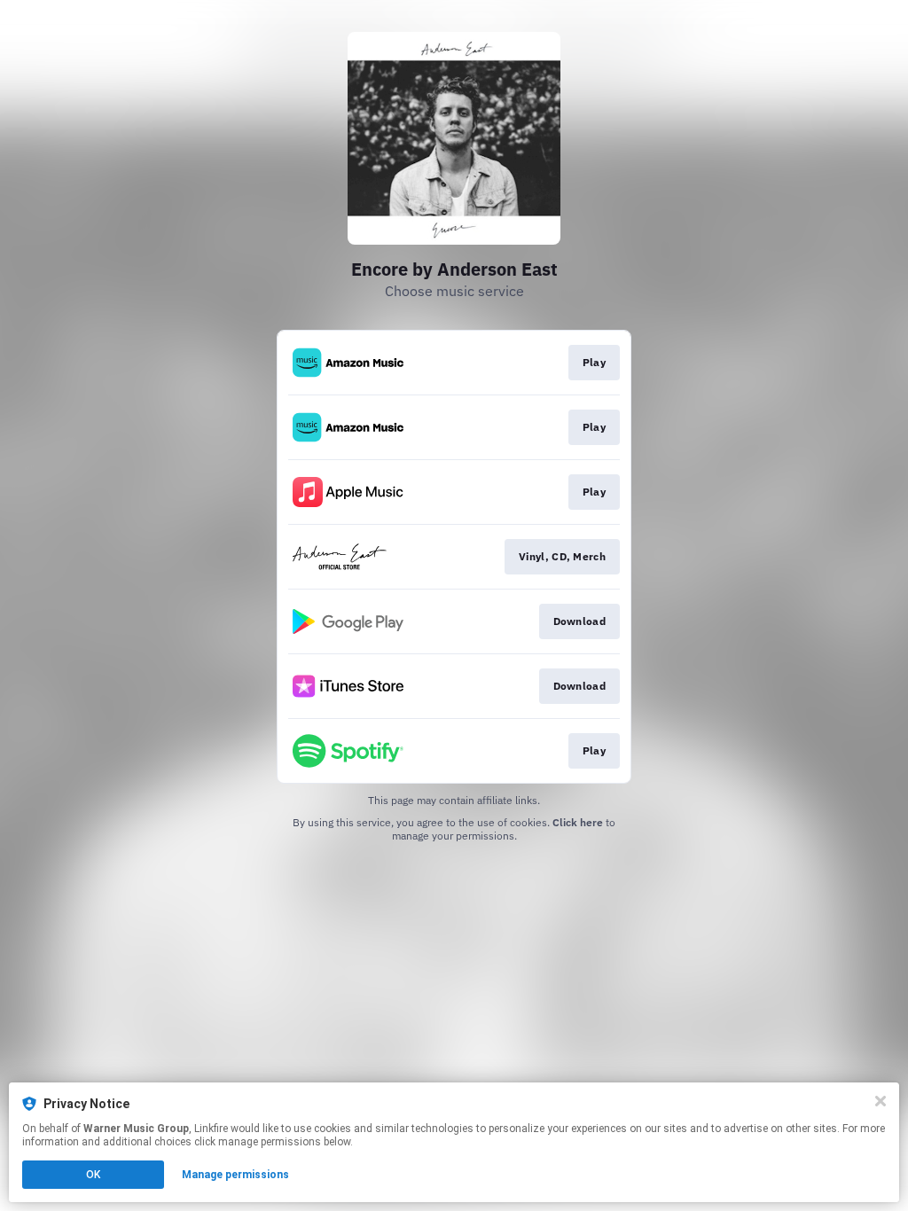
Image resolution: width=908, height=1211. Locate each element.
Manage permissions (235, 1174)
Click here (577, 822)
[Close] (880, 1101)
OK (93, 1174)
